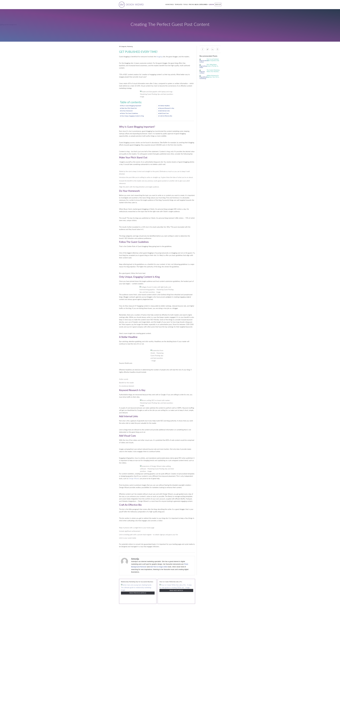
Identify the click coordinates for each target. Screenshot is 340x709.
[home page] (131, 4)
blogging (159, 57)
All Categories (122, 46)
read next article (176, 590)
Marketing (130, 46)
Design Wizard (134, 478)
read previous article (137, 593)
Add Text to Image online (159, 567)
